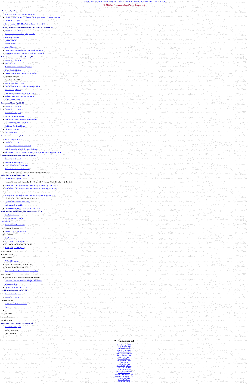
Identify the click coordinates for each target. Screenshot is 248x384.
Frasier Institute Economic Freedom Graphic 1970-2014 (22, 73)
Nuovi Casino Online (125, 1)
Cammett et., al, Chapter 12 (13, 297)
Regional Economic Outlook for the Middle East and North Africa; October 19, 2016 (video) (33, 17)
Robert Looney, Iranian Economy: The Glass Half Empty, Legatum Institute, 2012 (30, 195)
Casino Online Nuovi (110, 1)
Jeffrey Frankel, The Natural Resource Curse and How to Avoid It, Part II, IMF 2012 (31, 188)
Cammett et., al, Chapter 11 (13, 294)
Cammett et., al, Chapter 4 (13, 106)
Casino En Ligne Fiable (124, 345)
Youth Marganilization (11, 132)
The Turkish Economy (11, 261)
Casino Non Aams (159, 1)
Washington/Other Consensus (14, 162)
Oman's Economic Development (15, 225)
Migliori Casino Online (124, 355)
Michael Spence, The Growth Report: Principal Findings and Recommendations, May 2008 (33, 152)
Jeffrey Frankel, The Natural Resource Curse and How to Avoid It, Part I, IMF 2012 (30, 185)
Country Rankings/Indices (13, 70)
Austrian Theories (10, 47)
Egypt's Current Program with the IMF (16, 241)
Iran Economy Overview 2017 (14, 205)
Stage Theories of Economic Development (18, 146)
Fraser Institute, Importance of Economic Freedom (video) (22, 86)
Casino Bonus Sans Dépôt (124, 353)
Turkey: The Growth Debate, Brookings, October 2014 (21, 271)
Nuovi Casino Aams (124, 373)
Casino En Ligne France (124, 366)
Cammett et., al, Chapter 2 (13, 30)
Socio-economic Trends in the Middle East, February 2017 (22, 119)
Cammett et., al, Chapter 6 (13, 113)
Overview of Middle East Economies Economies (19, 14)
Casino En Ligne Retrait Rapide (92, 1)
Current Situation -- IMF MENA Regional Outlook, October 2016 (25, 24)
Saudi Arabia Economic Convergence (16, 165)
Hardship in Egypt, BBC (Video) (15, 248)
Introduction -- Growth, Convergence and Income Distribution (24, 50)
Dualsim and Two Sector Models (15, 126)
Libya (6, 310)
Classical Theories (10, 40)
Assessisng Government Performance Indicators (19, 96)
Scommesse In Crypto (124, 350)
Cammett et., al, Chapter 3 (13, 60)
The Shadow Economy (12, 129)
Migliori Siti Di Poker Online (143, 1)
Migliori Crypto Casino (124, 360)
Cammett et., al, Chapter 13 (13, 327)
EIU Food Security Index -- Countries (16, 123)
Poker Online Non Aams (124, 371)
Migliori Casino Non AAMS (124, 374)
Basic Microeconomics (12, 37)
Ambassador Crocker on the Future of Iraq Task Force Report (23, 281)
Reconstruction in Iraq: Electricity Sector (17, 287)
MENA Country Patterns (12, 100)
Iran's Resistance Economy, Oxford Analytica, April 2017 (22, 208)
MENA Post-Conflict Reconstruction (16, 304)
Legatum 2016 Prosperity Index (14, 83)
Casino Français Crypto (124, 346)
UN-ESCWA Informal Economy (15, 218)
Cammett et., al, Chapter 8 (13, 159)
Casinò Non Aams (124, 380)
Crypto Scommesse (124, 352)
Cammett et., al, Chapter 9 (13, 179)
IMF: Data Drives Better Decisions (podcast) (18, 67)
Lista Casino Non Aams (124, 367)
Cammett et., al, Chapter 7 (13, 142)
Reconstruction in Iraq (11, 284)
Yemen (7, 307)
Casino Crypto (124, 362)
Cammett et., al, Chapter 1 (13, 20)
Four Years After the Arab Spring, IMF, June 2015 (20, 34)
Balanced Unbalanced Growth (14, 139)
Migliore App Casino (124, 348)
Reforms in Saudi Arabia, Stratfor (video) (17, 169)
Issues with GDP (10, 63)
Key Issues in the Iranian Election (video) (17, 202)
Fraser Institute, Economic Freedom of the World (19, 93)
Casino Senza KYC (124, 357)
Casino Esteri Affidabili (124, 369)
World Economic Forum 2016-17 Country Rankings (21, 149)
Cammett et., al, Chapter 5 (13, 109)
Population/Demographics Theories (15, 116)
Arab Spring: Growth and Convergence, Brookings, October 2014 (25, 53)
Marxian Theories (10, 44)
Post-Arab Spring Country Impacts (15, 231)
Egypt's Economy (10, 238)
